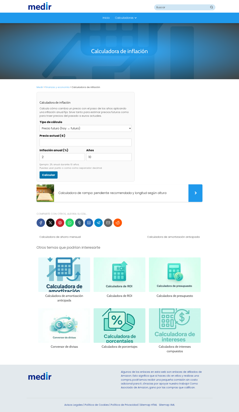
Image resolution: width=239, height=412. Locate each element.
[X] (50, 223)
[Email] (108, 223)
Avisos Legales (73, 405)
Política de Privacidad (124, 405)
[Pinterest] (60, 223)
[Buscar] (211, 7)
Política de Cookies (97, 405)
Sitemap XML (167, 405)
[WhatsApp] (69, 223)
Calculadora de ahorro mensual (60, 237)
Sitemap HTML (148, 405)
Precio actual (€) (52, 136)
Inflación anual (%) (54, 150)
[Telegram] (98, 223)
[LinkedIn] (89, 223)
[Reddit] (118, 223)
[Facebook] (41, 223)
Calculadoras (124, 18)
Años (90, 150)
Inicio (106, 18)
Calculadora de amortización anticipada (173, 237)
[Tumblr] (79, 223)
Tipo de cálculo (51, 122)
